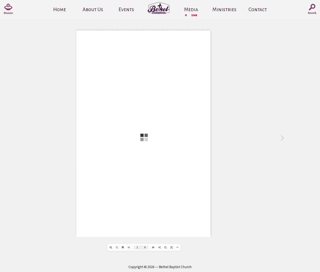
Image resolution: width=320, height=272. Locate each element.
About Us (93, 9)
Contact (258, 9)
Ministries (224, 9)
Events (126, 9)
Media (191, 9)
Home (59, 9)
